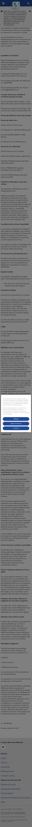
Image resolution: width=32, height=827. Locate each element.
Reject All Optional (16, 423)
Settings (16, 419)
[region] (16, 413)
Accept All (16, 428)
